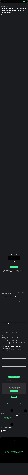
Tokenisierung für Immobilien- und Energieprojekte (5, 430)
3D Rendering (12, 283)
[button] (12, 397)
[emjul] (3, 1)
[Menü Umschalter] (26, 1)
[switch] (14, 261)
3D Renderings (4, 415)
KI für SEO (17, 415)
